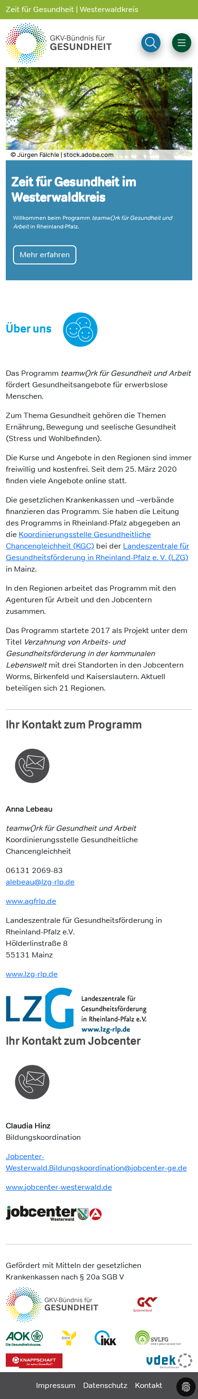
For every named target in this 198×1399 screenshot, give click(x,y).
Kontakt (148, 1385)
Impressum (55, 1385)
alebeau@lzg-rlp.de (40, 882)
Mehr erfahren (45, 235)
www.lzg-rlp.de (32, 974)
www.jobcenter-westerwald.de (59, 1187)
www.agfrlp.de (31, 901)
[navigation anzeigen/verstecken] (181, 42)
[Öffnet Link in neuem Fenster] (76, 1011)
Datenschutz (105, 1385)
